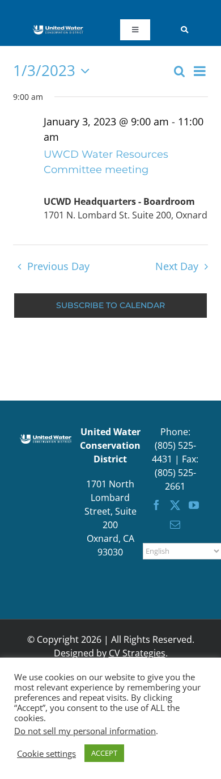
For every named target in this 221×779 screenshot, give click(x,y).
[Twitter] (175, 505)
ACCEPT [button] (104, 753)
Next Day (176, 266)
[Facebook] (156, 505)
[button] (189, 29)
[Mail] (175, 524)
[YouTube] (194, 505)
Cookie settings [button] (46, 753)
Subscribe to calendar (110, 305)
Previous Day (58, 266)
